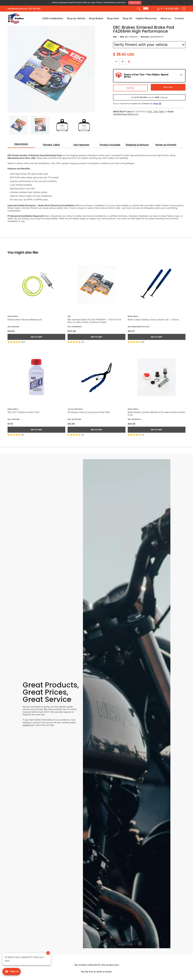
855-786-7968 (34, 7)
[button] (145, 7)
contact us (28, 723)
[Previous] (9, 68)
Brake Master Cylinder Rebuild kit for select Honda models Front (156, 412)
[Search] (138, 7)
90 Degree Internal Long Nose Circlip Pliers (89, 411)
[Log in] (184, 7)
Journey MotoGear (75, 408)
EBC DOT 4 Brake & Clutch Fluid (23, 411)
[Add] (129, 60)
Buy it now (168, 86)
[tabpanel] (96, 185)
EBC (115, 36)
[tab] (21, 144)
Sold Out (130, 87)
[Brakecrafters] (16, 17)
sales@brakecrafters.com (17, 7)
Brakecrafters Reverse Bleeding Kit (25, 318)
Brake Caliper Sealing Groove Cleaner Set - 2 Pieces (153, 318)
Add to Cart (36, 336)
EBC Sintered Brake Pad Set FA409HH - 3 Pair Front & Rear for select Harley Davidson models (94, 319)
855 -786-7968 (156, 110)
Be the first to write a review (96, 970)
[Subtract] (116, 60)
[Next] (93, 68)
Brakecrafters (13, 315)
